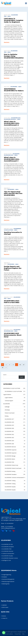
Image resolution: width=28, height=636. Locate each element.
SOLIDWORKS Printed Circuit (11, 465)
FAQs (23, 634)
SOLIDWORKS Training (10, 480)
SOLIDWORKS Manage (10, 456)
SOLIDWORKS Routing (10, 471)
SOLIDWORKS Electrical (10, 446)
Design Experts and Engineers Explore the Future (12, 268)
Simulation (4, 577)
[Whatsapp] (3, 632)
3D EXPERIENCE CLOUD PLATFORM (13, 391)
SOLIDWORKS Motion (10, 459)
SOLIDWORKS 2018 (9, 422)
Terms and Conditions (8, 634)
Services (4, 616)
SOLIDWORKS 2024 (15, 117)
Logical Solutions (7, 394)
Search (4, 374)
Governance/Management (8, 579)
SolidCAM (4, 605)
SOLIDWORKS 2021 (9, 431)
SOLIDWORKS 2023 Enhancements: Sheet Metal (12, 335)
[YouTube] (13, 531)
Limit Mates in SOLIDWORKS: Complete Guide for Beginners (13, 20)
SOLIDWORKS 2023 (8, 331)
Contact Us (4, 618)
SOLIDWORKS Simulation (10, 119)
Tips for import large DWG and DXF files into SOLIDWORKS (13, 193)
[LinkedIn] (9, 531)
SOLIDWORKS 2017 (9, 419)
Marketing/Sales (6, 583)
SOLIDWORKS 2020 (9, 428)
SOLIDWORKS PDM (9, 462)
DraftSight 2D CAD (6, 560)
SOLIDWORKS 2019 (9, 425)
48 (2, 367)
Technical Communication (8, 553)
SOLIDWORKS (13, 86)
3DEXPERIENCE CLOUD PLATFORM (11, 388)
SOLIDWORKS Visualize (10, 486)
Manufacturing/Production (8, 581)
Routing (6, 416)
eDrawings (7, 410)
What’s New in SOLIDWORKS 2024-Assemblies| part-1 (12, 159)
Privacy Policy (18, 634)
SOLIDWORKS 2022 (9, 434)
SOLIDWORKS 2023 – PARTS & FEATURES (12, 301)
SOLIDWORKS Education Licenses (10, 558)
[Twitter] (6, 531)
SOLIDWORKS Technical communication (14, 477)
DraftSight (7, 406)
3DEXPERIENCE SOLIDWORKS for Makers (14, 90)
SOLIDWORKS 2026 (9, 443)
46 (20, 364)
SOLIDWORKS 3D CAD (7, 544)
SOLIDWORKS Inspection (10, 450)
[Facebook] (2, 531)
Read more (6, 42)
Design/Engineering (6, 574)
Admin (9, 16)
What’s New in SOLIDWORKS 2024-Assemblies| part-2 (12, 123)
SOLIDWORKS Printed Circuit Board (13, 468)
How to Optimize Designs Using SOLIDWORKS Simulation (14, 56)
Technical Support (9, 400)
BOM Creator (5, 607)
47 (23, 364)
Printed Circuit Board (9, 413)
